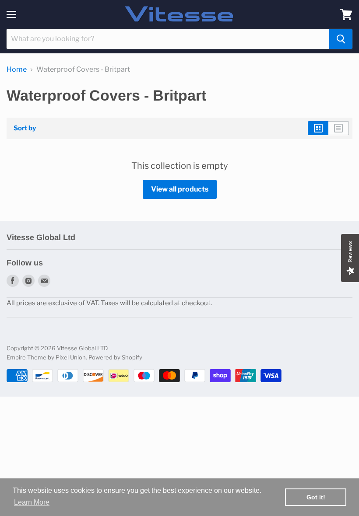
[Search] (340, 39)
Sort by (25, 128)
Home (17, 69)
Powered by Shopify (115, 357)
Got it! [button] (315, 497)
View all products (179, 189)
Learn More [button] (31, 502)
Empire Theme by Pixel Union (46, 357)
